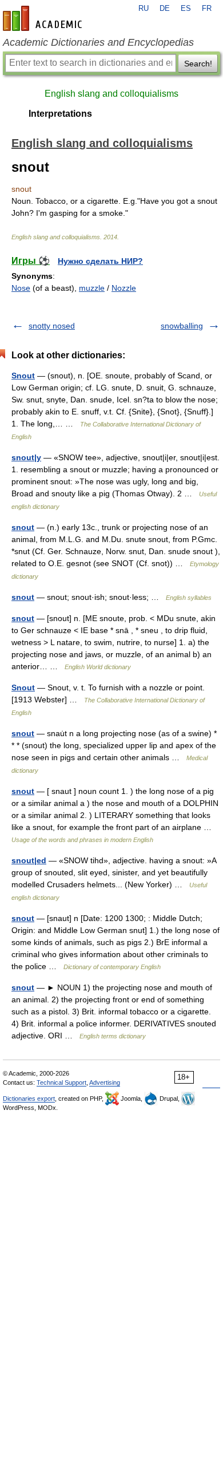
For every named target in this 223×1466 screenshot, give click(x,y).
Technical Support (61, 1082)
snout (22, 527)
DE (165, 9)
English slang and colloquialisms (111, 93)
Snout (23, 375)
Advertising (104, 1082)
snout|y (26, 457)
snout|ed (28, 860)
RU (143, 9)
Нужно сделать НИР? (100, 261)
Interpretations (60, 113)
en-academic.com (44, 18)
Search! (198, 63)
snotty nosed (52, 325)
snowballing (182, 325)
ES (186, 9)
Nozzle (124, 288)
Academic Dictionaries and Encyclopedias (98, 42)
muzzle (92, 288)
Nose (20, 288)
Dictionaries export (29, 1098)
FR (207, 9)
